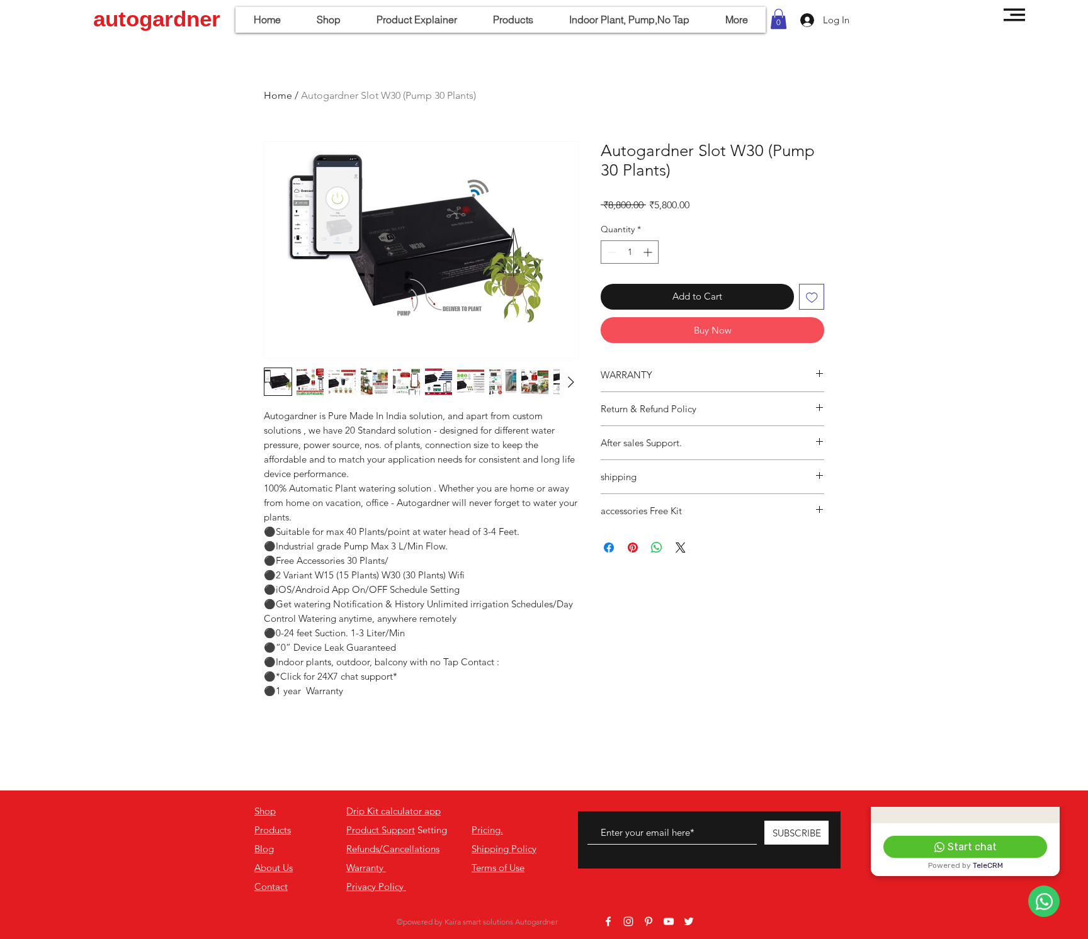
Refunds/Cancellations (392, 849)
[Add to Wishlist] (812, 297)
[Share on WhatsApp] (656, 547)
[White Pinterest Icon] (648, 921)
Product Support (380, 830)
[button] (778, 19)
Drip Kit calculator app (393, 811)
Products (272, 830)
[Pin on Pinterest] (632, 547)
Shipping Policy (504, 849)
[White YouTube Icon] (668, 921)
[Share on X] (680, 547)
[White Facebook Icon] (608, 921)
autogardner (156, 18)
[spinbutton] (629, 252)
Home (278, 95)
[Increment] (649, 252)
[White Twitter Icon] (689, 921)
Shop (265, 811)
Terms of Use (498, 868)
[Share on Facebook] (608, 547)
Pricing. (487, 830)
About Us (273, 868)
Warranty (366, 868)
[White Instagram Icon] (628, 921)
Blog (264, 849)
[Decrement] (610, 252)
